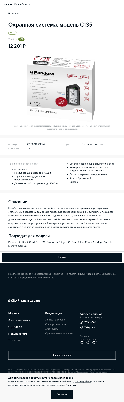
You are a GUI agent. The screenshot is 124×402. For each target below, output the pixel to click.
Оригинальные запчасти (59, 333)
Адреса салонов (91, 314)
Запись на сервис (55, 319)
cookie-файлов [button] (83, 381)
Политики (71, 385)
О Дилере (15, 327)
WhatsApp (90, 322)
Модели (13, 313)
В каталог (14, 13)
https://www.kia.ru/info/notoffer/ (37, 277)
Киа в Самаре (22, 4)
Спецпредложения (55, 324)
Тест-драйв (14, 340)
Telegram (89, 327)
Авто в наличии (19, 320)
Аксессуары (52, 328)
